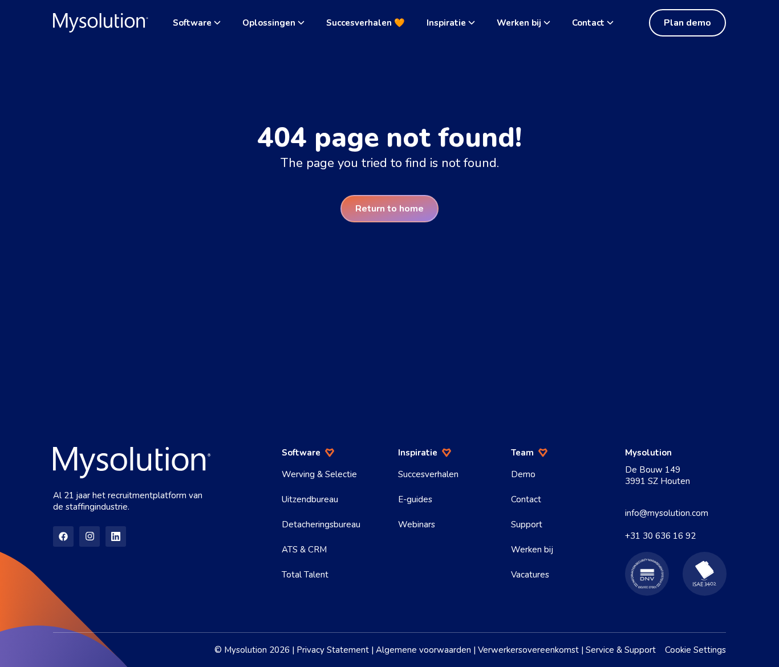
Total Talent (305, 574)
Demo (523, 474)
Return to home (389, 208)
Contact (588, 23)
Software (192, 23)
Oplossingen (268, 23)
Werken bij (519, 23)
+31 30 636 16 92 (660, 536)
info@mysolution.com (666, 513)
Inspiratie (446, 23)
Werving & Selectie (319, 474)
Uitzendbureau (310, 499)
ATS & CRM (304, 549)
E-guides (415, 499)
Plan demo (687, 23)
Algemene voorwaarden (423, 650)
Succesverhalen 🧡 (365, 23)
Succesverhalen (428, 474)
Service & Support (621, 650)
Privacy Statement (333, 650)
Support (526, 524)
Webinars (416, 524)
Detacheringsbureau (321, 524)
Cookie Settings (695, 650)
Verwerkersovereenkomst (528, 650)
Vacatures (530, 574)
